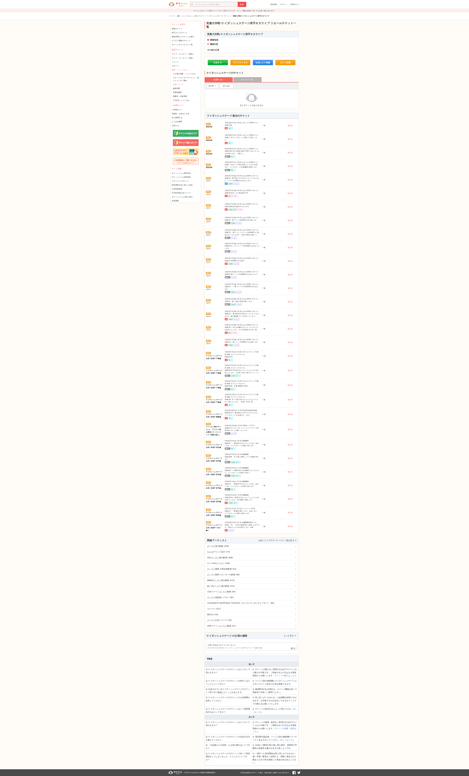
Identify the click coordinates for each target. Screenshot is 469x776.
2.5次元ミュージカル (181, 100)
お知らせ (175, 125)
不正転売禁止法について (181, 193)
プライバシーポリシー (180, 181)
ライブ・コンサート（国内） (183, 54)
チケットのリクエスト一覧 (182, 44)
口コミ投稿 (285, 62)
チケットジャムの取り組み (182, 197)
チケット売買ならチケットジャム (178, 4)
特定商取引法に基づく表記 (182, 185)
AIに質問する (177, 117)
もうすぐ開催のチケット (181, 40)
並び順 (211, 86)
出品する (218, 62)
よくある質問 (177, 122)
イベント (175, 62)
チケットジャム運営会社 (181, 173)
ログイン (283, 4)
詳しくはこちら (287, 740)
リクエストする (240, 62)
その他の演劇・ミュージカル (184, 74)
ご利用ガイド (294, 4)
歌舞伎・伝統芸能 (180, 96)
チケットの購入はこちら (285, 675)
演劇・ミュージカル (179, 70)
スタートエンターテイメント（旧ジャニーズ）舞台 (186, 79)
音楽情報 (175, 201)
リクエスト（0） (247, 80)
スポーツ (175, 66)
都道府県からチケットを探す (183, 37)
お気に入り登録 (263, 62)
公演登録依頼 (177, 189)
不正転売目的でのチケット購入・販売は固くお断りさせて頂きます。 (265, 773)
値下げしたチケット (179, 33)
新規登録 (274, 4)
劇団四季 (176, 88)
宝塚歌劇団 (177, 92)
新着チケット (177, 29)
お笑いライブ (178, 84)
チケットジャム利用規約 (181, 177)
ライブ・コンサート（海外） (183, 58)
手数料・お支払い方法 (180, 114)
